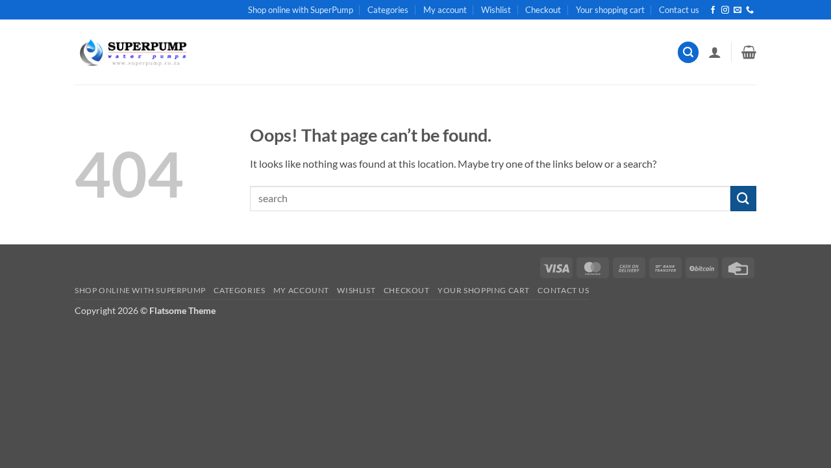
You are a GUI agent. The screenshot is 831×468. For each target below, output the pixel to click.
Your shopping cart (610, 10)
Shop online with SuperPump (300, 10)
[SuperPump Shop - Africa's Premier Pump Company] (132, 52)
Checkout (543, 10)
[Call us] (750, 10)
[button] (688, 52)
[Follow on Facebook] (713, 10)
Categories (387, 10)
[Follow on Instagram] (725, 10)
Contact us (679, 10)
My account (445, 10)
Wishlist (496, 10)
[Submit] (743, 198)
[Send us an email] (737, 10)
